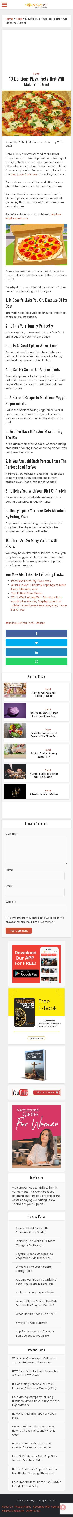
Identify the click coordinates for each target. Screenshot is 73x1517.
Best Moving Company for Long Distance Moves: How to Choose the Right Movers (35, 1401)
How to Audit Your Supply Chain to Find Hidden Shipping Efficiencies (34, 1471)
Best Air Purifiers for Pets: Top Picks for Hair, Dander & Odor (34, 1458)
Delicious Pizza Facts (21, 623)
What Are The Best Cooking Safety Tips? (44, 755)
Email (9, 886)
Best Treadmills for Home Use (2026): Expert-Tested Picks (36, 1484)
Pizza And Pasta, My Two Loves (31, 581)
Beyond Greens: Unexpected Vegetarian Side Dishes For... (44, 734)
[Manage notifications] (63, 1507)
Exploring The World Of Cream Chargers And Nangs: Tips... (44, 714)
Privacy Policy (23, 1506)
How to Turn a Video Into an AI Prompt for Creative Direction (31, 1445)
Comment (12, 833)
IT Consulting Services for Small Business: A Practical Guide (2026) (34, 1386)
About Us (7, 1506)
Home (9, 19)
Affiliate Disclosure (13, 1511)
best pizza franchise (24, 174)
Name (9, 870)
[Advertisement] (36, 49)
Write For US (33, 1511)
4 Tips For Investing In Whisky (44, 794)
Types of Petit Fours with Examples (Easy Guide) (44, 694)
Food (19, 19)
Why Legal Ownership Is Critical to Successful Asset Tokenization (34, 1360)
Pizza (42, 623)
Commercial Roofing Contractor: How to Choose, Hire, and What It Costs (33, 1431)
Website (11, 902)
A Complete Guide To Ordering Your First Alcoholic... (44, 775)
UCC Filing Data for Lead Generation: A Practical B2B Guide (36, 1373)
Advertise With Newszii (46, 1506)
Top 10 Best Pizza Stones (27, 593)
